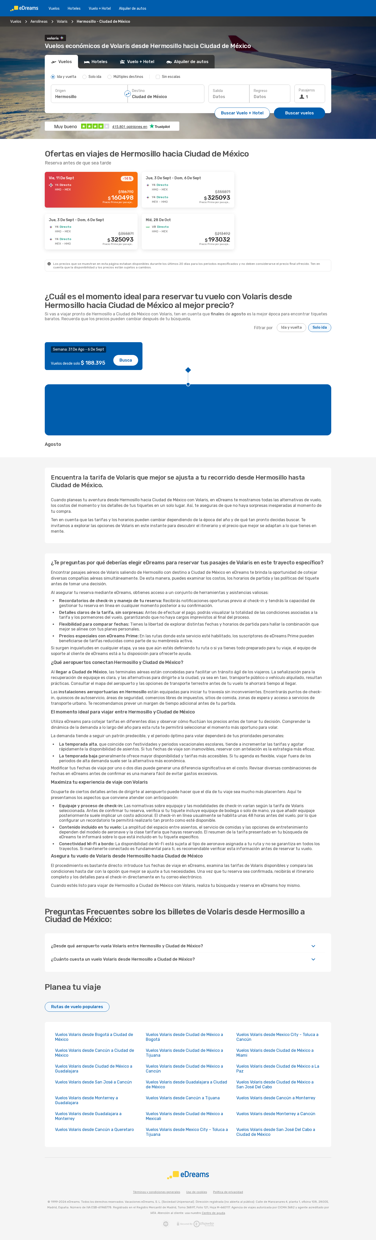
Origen (60, 91)
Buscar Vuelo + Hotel (242, 113)
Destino (138, 91)
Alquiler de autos (132, 8)
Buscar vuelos (299, 113)
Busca (125, 360)
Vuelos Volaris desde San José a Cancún (93, 1082)
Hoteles (74, 8)
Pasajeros (307, 90)
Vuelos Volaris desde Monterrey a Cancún (275, 1113)
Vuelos (54, 8)
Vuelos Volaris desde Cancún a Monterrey (275, 1097)
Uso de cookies (196, 1192)
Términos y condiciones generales (156, 1192)
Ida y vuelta (291, 327)
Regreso (260, 91)
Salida (218, 91)
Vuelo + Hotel (100, 8)
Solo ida (320, 327)
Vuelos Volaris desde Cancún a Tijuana (183, 1097)
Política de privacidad (228, 1192)
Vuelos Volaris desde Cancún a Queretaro (94, 1129)
